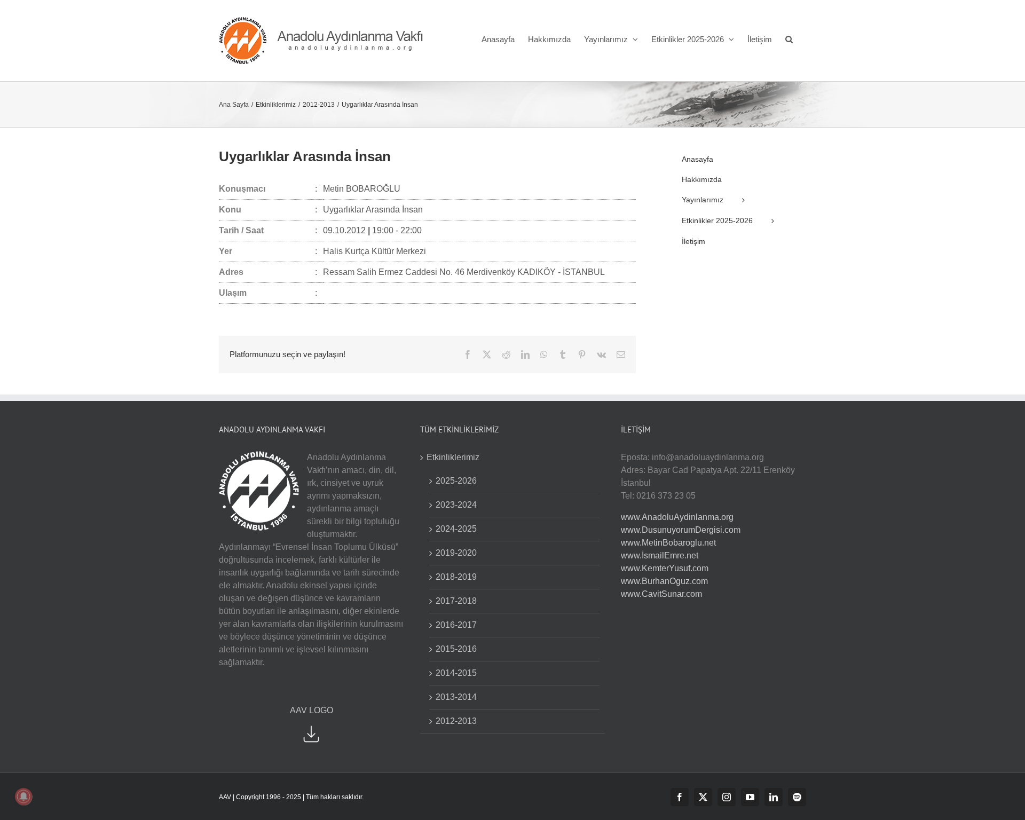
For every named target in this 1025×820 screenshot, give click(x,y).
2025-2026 (456, 480)
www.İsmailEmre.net (659, 555)
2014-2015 (456, 672)
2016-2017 (456, 624)
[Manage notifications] (23, 796)
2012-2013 (456, 721)
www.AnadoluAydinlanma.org (677, 517)
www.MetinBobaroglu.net (668, 542)
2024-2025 (456, 528)
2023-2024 (456, 504)
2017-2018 (456, 600)
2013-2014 (456, 696)
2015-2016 (456, 648)
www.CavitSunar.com (661, 593)
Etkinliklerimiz (453, 457)
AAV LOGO (311, 710)
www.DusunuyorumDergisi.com (680, 529)
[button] (789, 39)
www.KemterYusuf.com (664, 568)
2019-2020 (456, 552)
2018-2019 (456, 576)
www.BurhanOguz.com (664, 581)
